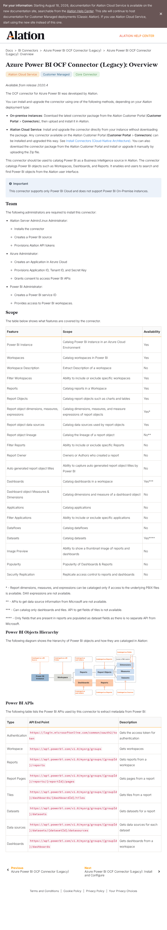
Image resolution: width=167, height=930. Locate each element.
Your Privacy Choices (123, 891)
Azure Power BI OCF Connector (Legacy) (72, 50)
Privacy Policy (95, 891)
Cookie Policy (72, 891)
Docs (9, 50)
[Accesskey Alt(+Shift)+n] (159, 871)
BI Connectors (28, 50)
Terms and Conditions (44, 891)
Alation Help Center (80, 11)
